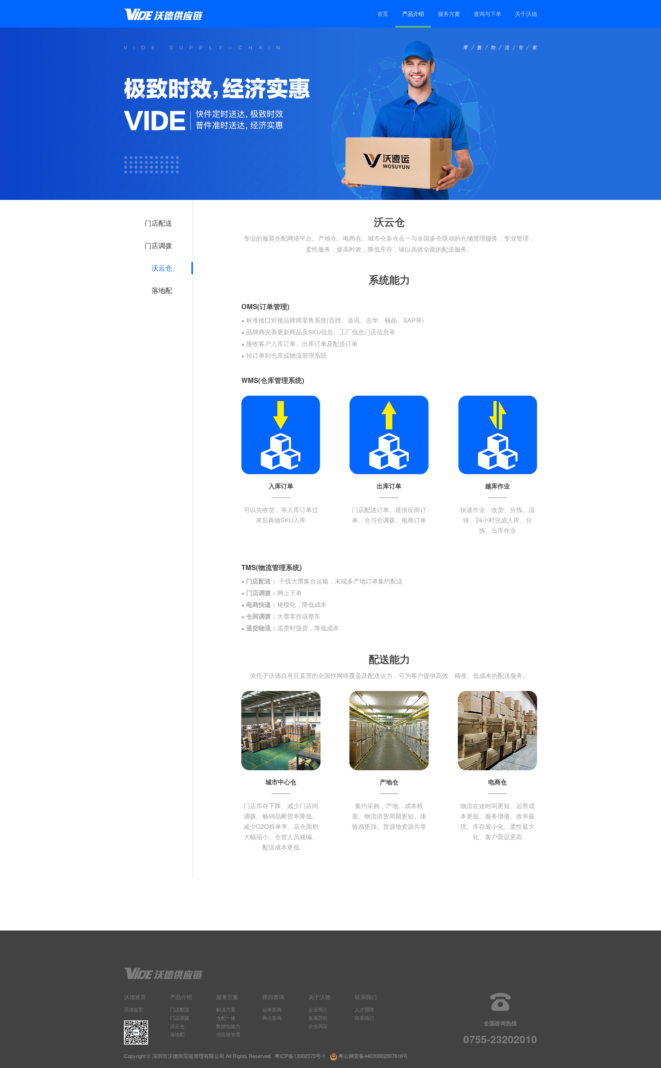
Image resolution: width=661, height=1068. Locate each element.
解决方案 (225, 1009)
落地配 (161, 290)
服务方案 (449, 14)
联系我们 (364, 1017)
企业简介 (318, 1009)
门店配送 (158, 223)
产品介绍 (413, 14)
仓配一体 (225, 1017)
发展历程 (318, 1017)
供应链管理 (228, 1034)
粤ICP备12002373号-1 (300, 1055)
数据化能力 (228, 1026)
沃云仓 (161, 268)
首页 (382, 14)
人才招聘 (364, 1009)
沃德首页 (133, 1009)
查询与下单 (487, 14)
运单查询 (272, 1009)
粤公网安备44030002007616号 (373, 1055)
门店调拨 (158, 246)
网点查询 (272, 1017)
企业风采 (318, 1026)
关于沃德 (526, 14)
